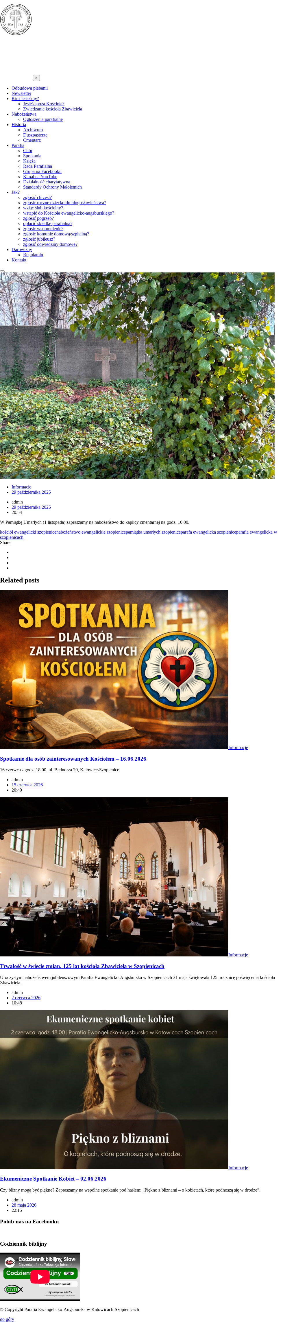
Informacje (21, 486)
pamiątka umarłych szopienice (153, 532)
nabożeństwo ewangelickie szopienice (91, 532)
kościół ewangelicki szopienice (28, 532)
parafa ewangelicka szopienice (208, 532)
